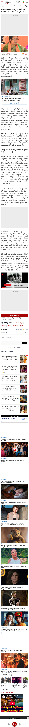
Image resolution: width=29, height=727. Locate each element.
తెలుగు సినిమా (18, 6)
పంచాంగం (9, 6)
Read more (8, 284)
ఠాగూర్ (8, 53)
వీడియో (5, 690)
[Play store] (23, 1)
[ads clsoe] (28, 718)
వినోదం (9, 326)
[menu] (2, 2)
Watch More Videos (8, 693)
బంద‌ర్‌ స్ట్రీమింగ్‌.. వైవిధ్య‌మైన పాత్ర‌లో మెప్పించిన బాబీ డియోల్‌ (16, 685)
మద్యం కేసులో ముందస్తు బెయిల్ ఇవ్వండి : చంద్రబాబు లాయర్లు (12, 318)
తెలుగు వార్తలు (19, 323)
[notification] (26, 1)
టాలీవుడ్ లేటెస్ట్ (7, 675)
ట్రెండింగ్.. (22, 326)
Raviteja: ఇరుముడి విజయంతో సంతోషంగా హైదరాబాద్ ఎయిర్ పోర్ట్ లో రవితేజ (5, 685)
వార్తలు (2, 6)
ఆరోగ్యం (26, 6)
